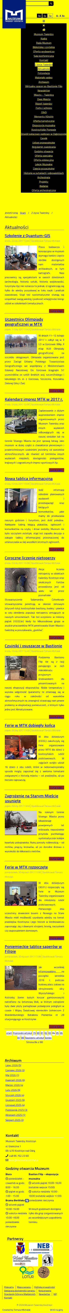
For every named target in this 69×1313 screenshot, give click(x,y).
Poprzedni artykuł (22, 1033)
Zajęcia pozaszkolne (44, 168)
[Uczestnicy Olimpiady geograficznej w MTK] (21, 343)
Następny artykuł (34, 1038)
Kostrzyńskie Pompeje (43, 130)
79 (34, 1033)
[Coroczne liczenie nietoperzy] (21, 579)
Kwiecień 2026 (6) (15, 1080)
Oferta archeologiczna (44, 190)
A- (57, 15)
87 (18, 1038)
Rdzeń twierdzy (43, 104)
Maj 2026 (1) (12, 1075)
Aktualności (44, 69)
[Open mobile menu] (44, 21)
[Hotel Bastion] (25, 1260)
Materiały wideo (43, 77)
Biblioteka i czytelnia (44, 47)
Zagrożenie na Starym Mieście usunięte (31, 798)
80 (38, 1033)
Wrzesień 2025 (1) (15, 1115)
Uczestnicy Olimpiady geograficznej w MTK (24, 321)
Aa (39, 15)
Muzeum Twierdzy (44, 34)
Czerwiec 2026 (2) (15, 1070)
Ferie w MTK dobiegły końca (30, 725)
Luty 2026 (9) (12, 1090)
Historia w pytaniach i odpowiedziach (44, 173)
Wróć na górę (56, 1309)
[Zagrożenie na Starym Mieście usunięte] (21, 822)
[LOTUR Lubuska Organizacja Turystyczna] (26, 1272)
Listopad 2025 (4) (15, 1105)
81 (42, 1033)
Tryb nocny (32, 15)
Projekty (43, 182)
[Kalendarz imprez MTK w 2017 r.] (21, 421)
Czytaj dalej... (56, 311)
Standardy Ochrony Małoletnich (19, 1294)
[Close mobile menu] (44, 25)
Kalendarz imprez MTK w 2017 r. (34, 399)
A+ (63, 15)
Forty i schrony (44, 108)
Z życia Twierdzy (44, 64)
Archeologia (43, 177)
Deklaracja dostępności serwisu (19, 1290)
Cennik (43, 138)
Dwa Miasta (43, 99)
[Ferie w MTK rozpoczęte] (21, 893)
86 (61, 1033)
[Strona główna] (43, 30)
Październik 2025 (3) (16, 1110)
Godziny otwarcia (43, 151)
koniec (48, 1038)
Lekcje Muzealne (43, 164)
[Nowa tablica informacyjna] (21, 500)
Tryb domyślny (26, 15)
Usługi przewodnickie (43, 142)
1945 (44, 112)
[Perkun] (47, 1260)
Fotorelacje (44, 73)
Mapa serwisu (24, 1287)
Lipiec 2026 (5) (13, 1065)
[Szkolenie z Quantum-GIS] (21, 257)
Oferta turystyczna (43, 121)
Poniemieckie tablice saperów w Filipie (33, 949)
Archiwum (44, 82)
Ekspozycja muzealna (43, 125)
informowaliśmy (50, 971)
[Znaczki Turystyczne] (44, 1272)
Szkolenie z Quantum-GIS (27, 235)
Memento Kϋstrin (43, 116)
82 (45, 1033)
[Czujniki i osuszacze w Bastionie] (21, 667)
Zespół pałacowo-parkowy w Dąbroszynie (44, 134)
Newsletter (44, 90)
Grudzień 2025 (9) (15, 1100)
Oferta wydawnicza (43, 51)
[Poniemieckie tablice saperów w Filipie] (21, 977)
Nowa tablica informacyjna (29, 478)
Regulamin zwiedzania (44, 147)
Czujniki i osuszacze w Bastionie (33, 646)
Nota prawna (45, 1290)
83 (49, 1033)
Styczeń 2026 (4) (14, 1095)
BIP (55, 1294)
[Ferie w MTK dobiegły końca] (21, 747)
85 (57, 1033)
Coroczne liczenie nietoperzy (30, 558)
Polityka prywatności (44, 1287)
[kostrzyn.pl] (20, 1248)
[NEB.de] (41, 1248)
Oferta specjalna (44, 156)
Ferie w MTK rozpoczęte (26, 867)
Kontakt (43, 60)
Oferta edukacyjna (44, 160)
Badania (43, 186)
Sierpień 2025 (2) (14, 1120)
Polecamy (9, 1287)
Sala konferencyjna (44, 56)
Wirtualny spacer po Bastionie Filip (43, 86)
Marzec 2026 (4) (14, 1085)
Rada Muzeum (44, 43)
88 (22, 1038)
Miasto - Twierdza (44, 95)
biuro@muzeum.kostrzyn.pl (23, 1160)
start (9, 1033)
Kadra (44, 38)
